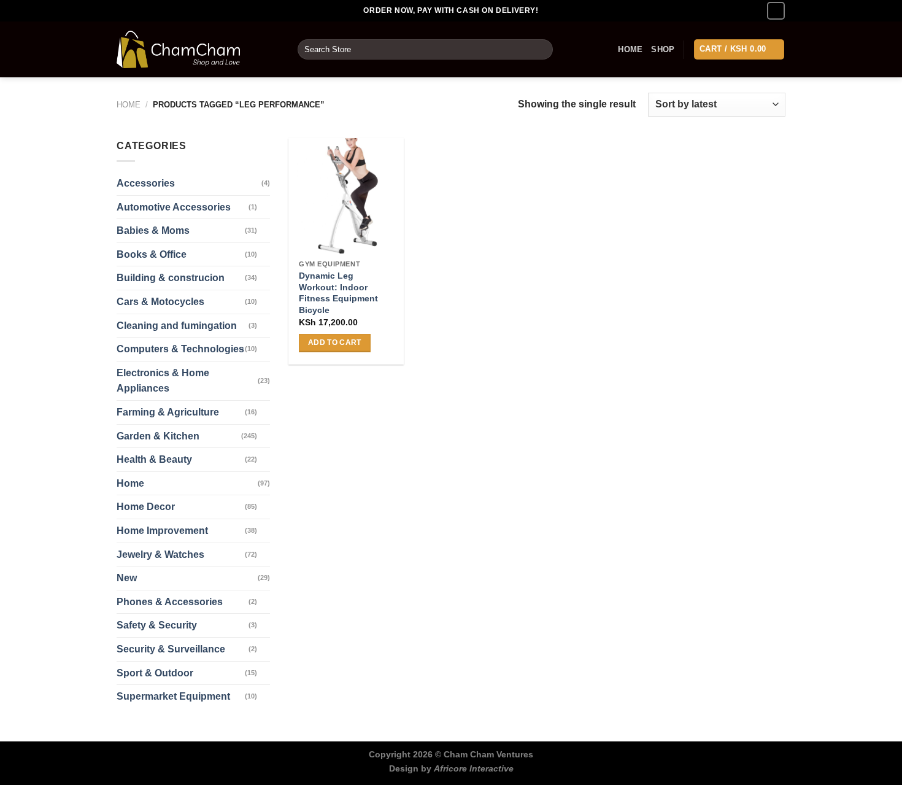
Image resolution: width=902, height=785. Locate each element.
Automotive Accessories (174, 207)
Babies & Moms (153, 230)
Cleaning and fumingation (177, 325)
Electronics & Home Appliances (163, 381)
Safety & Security (157, 625)
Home (630, 49)
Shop (662, 49)
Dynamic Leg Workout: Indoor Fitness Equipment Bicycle (338, 293)
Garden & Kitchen (158, 436)
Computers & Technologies (180, 349)
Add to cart (334, 342)
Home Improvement (162, 530)
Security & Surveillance (171, 649)
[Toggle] (265, 206)
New (127, 578)
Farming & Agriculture (168, 412)
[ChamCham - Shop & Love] (198, 49)
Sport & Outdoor (155, 673)
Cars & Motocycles (160, 301)
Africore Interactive (474, 768)
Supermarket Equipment (173, 696)
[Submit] (541, 49)
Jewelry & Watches (160, 554)
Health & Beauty (154, 459)
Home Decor (146, 506)
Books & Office (152, 254)
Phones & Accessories (170, 602)
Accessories (146, 183)
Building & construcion (171, 278)
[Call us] (776, 11)
